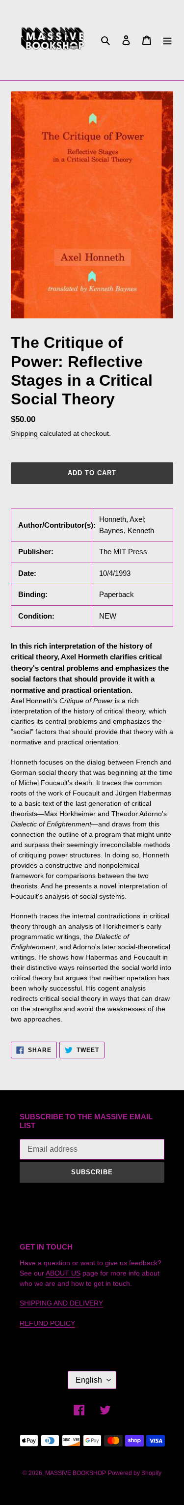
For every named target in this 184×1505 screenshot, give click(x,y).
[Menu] (167, 40)
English (89, 1380)
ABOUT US (63, 1273)
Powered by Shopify (134, 1473)
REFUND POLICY (47, 1323)
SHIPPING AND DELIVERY (61, 1303)
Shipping (24, 433)
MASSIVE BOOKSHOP (75, 1473)
